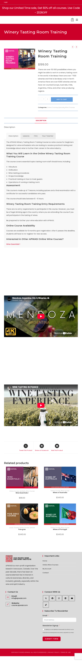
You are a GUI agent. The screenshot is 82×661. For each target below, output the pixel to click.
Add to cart (62, 99)
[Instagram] (59, 598)
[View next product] (76, 47)
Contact (46, 573)
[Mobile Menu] (76, 20)
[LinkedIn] (65, 598)
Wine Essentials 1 (13, 244)
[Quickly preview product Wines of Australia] (77, 470)
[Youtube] (72, 598)
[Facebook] (52, 598)
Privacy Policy (53, 652)
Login (6, 2)
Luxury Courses (14, 528)
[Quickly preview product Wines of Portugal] (77, 507)
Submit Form (51, 639)
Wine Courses (70, 107)
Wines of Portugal (60, 529)
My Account (47, 569)
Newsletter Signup (50, 625)
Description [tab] (41, 120)
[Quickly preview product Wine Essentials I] (39, 470)
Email (45, 615)
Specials (61, 107)
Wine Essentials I (22, 493)
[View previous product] (72, 47)
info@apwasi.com (19, 598)
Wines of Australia (60, 492)
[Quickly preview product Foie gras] (39, 507)
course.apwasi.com (20, 605)
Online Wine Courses (50, 565)
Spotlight (22, 491)
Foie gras (22, 529)
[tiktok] (46, 605)
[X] (46, 598)
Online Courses (52, 107)
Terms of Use (66, 652)
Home (45, 561)
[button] (32, 51)
